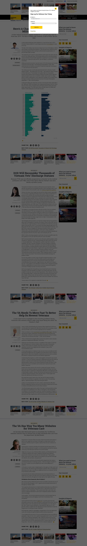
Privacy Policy (33, 31)
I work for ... (33, 21)
